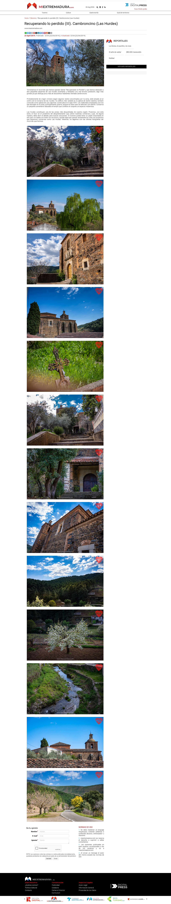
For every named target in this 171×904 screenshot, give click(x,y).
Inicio (26, 18)
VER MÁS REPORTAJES (126, 66)
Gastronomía (94, 13)
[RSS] (105, 7)
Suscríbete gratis (140, 9)
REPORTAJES (120, 41)
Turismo (44, 13)
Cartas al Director (58, 890)
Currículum (56, 893)
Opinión (34, 840)
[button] (25, 899)
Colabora (55, 888)
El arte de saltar (115, 52)
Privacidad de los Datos (87, 890)
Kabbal (111, 58)
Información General (86, 888)
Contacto (28, 890)
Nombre (34, 831)
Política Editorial (31, 888)
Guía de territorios (123, 13)
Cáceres (33, 18)
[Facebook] (102, 7)
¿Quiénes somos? (31, 885)
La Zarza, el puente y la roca (120, 46)
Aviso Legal (83, 885)
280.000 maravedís (133, 52)
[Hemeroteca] (97, 7)
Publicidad (55, 885)
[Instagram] (100, 7)
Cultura (68, 13)
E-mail (35, 836)
